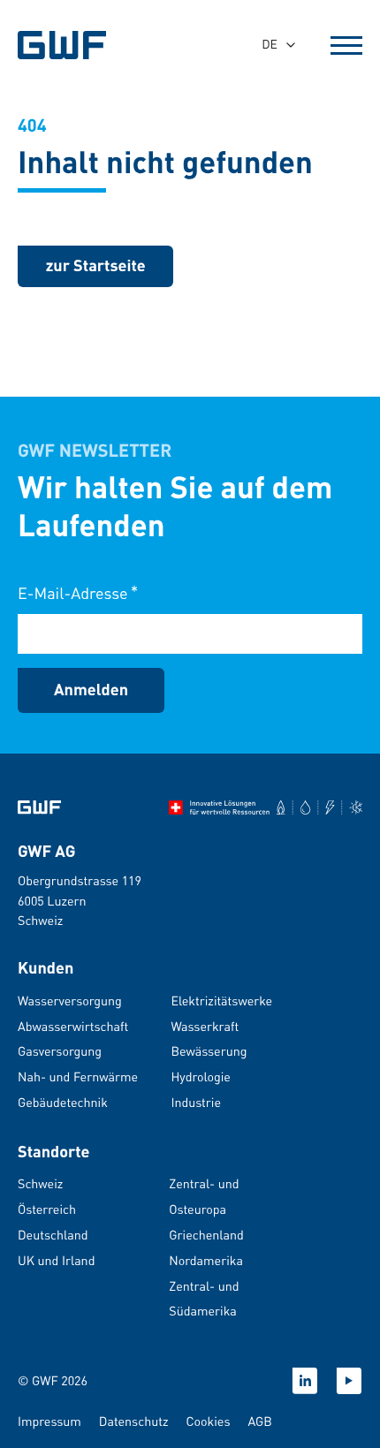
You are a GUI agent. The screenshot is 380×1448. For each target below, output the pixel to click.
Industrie (196, 1103)
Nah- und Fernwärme (78, 1077)
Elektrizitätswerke (221, 1001)
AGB (259, 1421)
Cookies (208, 1421)
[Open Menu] (346, 45)
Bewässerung (209, 1051)
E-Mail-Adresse (78, 592)
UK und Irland (56, 1261)
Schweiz (40, 1184)
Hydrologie (201, 1077)
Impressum (49, 1421)
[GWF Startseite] (71, 45)
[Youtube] (349, 1381)
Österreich (47, 1209)
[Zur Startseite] (39, 807)
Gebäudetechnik (63, 1103)
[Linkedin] (305, 1381)
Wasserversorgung (70, 1001)
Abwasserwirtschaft (73, 1027)
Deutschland (52, 1235)
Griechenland (206, 1235)
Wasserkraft (205, 1027)
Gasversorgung (60, 1051)
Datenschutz (134, 1421)
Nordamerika (206, 1261)
